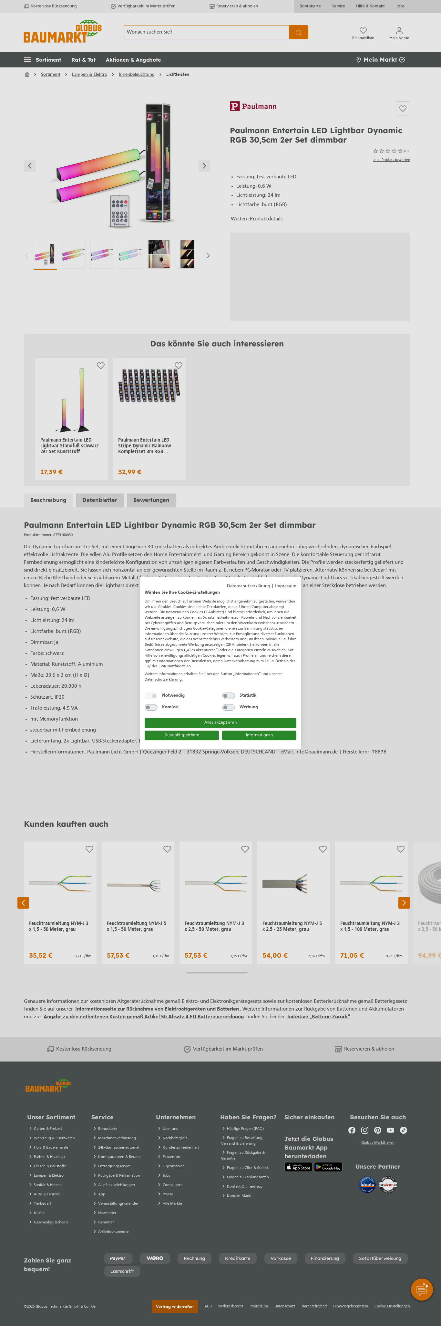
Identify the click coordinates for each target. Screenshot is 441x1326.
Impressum (285, 586)
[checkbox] (151, 696)
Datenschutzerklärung (248, 586)
